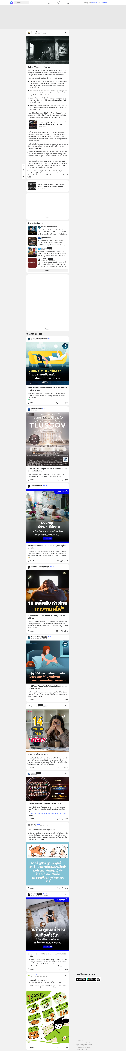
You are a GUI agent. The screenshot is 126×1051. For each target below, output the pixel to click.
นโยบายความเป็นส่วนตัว (82, 1046)
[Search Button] (15, 2)
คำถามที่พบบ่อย (89, 1043)
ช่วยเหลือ (83, 1043)
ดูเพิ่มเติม (30, 815)
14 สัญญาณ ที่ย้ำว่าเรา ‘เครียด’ (38, 754)
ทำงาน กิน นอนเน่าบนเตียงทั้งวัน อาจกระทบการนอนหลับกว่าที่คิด (47, 955)
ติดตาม (40, 32)
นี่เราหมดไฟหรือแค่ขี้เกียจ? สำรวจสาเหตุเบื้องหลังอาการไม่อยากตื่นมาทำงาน (47, 389)
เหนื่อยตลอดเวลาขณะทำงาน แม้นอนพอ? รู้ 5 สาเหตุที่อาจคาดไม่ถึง (47, 547)
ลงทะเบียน (104, 3)
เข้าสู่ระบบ (94, 3)
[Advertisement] (63, 17)
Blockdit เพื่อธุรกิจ (80, 1049)
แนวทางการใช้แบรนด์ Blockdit (83, 1047)
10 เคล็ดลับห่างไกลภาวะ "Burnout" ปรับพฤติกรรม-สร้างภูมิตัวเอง (47, 617)
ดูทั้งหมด (47, 270)
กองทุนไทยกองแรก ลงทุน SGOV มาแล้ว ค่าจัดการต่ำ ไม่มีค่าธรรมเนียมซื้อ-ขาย (47, 469)
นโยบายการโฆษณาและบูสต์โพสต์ (84, 1044)
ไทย (86, 1049)
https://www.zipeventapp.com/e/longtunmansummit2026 (46, 813)
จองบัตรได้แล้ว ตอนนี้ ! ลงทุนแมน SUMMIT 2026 (44, 803)
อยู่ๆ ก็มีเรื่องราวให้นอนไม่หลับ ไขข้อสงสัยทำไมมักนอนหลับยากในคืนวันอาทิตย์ (47, 687)
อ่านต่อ (33, 398)
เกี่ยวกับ (78, 1043)
